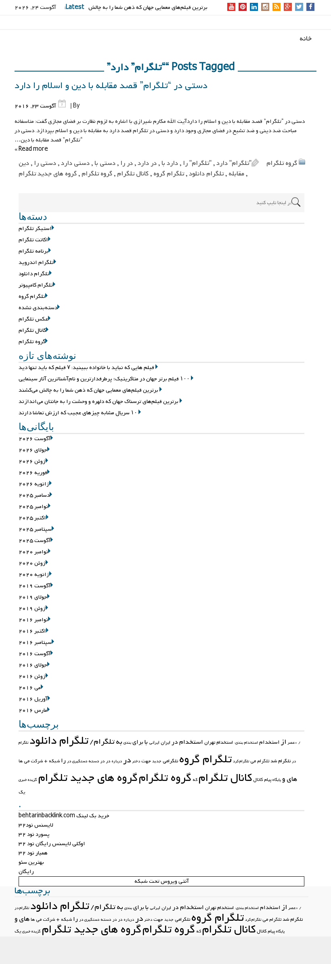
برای (137, 742)
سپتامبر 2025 (35, 529)
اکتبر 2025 (32, 518)
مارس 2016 (33, 710)
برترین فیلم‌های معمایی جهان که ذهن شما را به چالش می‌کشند (88, 390)
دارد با (169, 163)
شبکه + (52, 761)
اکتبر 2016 (32, 631)
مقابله (236, 174)
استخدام (269, 742)
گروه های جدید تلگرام (48, 174)
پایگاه (276, 779)
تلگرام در (22, 908)
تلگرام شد (280, 761)
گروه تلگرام (281, 163)
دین (24, 163)
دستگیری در (77, 761)
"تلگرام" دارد (233, 163)
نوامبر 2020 (33, 552)
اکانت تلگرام (33, 240)
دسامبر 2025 (34, 495)
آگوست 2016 (34, 653)
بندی (127, 742)
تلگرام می (259, 761)
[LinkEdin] (254, 7)
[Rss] (276, 7)
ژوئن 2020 (32, 563)
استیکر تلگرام (35, 228)
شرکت (37, 761)
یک (22, 792)
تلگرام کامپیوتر (36, 285)
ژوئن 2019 (32, 608)
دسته (93, 761)
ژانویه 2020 (34, 574)
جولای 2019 (33, 597)
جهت (146, 761)
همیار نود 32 (33, 853)
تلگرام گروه (168, 174)
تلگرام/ (102, 742)
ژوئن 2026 (32, 461)
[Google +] (288, 7)
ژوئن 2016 (32, 676)
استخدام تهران (218, 742)
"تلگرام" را (197, 163)
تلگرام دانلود (206, 174)
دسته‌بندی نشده (38, 307)
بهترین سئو (31, 862)
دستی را (45, 163)
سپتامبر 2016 (35, 642)
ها (21, 761)
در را (126, 163)
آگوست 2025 (34, 540)
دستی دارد (75, 163)
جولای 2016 (33, 665)
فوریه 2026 (33, 472)
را (63, 761)
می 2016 (30, 687)
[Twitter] (299, 7)
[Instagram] (265, 7)
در (127, 760)
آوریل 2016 (33, 699)
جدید (156, 761)
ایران (165, 742)
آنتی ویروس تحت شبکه (161, 881)
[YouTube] (231, 7)
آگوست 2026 (34, 438)
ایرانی (154, 742)
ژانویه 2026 (34, 484)
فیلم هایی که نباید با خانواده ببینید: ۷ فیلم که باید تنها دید (86, 367)
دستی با (104, 163)
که (195, 779)
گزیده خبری (28, 779)
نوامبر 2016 (33, 619)
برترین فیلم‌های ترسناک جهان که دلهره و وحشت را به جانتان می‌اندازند (98, 401)
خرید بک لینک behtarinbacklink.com (64, 816)
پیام (267, 779)
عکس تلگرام (33, 319)
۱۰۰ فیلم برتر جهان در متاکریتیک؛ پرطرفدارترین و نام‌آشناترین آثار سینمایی (104, 379)
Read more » (31, 149)
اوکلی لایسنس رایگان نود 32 (52, 843)
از (283, 742)
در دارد (147, 163)
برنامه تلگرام (33, 251)
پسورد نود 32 (34, 834)
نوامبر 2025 (33, 506)
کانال (258, 780)
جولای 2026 (33, 450)
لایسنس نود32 (36, 825)
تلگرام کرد (241, 761)
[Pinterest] (242, 7)
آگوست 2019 (34, 586)
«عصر (292, 742)
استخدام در (187, 742)
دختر (136, 761)
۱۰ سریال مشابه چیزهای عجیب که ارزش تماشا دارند (78, 413)
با (146, 742)
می (26, 761)
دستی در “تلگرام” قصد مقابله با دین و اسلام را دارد (111, 85)
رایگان (26, 871)
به (119, 742)
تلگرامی (170, 761)
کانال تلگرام (133, 174)
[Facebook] (310, 7)
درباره (117, 761)
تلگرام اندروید (36, 262)
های (292, 779)
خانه (306, 38)
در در (106, 761)
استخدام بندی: (246, 742)
